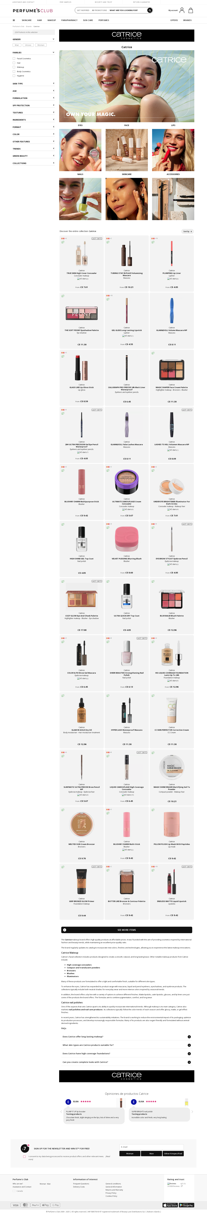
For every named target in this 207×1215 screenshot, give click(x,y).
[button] (61, 1111)
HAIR (39, 20)
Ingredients (19, 120)
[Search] (149, 10)
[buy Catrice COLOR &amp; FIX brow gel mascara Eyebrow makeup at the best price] (82, 656)
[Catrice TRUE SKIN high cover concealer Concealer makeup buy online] (82, 282)
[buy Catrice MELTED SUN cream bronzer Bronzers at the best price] (82, 827)
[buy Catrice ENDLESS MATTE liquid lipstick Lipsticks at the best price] (172, 884)
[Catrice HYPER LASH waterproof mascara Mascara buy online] (127, 738)
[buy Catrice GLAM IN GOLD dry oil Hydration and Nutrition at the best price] (82, 713)
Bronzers (71, 970)
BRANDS (187, 20)
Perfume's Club (18, 26)
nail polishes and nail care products (86, 1009)
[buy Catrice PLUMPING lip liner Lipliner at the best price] (172, 256)
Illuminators (73, 976)
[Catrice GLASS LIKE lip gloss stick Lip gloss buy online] (82, 396)
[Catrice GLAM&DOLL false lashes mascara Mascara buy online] (127, 453)
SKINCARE (27, 20)
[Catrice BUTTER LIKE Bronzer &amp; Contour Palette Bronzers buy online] (127, 910)
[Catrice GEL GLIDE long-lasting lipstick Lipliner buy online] (127, 339)
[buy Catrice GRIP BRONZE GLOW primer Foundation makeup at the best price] (82, 884)
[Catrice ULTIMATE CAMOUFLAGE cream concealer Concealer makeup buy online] (127, 510)
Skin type (18, 83)
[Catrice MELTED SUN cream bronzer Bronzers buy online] (82, 853)
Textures (18, 112)
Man (17, 45)
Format (17, 127)
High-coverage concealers (79, 965)
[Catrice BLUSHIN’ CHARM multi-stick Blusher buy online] (127, 853)
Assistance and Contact (23, 2)
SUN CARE (88, 20)
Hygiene (20, 75)
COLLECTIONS (19, 163)
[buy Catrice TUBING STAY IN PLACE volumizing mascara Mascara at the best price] (127, 256)
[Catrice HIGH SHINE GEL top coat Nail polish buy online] (82, 567)
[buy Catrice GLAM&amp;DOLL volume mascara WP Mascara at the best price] (172, 313)
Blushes (70, 973)
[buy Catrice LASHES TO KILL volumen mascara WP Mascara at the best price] (172, 427)
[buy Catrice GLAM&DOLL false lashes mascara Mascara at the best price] (127, 427)
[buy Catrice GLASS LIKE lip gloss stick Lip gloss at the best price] (82, 370)
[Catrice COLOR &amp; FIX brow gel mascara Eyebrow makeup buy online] (82, 681)
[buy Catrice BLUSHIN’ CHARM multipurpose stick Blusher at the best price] (82, 485)
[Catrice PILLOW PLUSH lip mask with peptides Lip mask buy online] (172, 853)
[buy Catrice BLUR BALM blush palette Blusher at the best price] (172, 599)
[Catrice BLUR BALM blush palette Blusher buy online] (172, 624)
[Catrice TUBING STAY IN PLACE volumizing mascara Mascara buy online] (127, 282)
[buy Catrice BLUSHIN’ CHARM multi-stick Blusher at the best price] (127, 827)
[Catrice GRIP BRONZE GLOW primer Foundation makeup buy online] (82, 910)
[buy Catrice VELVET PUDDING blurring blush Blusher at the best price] (127, 542)
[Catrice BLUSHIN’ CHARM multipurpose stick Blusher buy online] (82, 510)
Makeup (20, 67)
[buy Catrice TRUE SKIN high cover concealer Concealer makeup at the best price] (82, 256)
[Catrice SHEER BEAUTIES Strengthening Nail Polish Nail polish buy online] (127, 681)
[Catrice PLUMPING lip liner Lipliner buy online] (172, 282)
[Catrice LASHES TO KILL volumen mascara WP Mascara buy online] (172, 453)
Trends (17, 149)
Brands (29, 26)
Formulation (20, 98)
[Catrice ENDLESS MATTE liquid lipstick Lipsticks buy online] (172, 910)
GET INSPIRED (83, 10)
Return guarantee (141, 2)
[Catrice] (127, 35)
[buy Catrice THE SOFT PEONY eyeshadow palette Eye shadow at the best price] (82, 313)
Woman (40, 45)
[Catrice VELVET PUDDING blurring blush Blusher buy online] (127, 567)
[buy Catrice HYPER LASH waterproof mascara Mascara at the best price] (127, 713)
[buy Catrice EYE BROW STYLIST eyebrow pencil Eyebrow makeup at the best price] (172, 542)
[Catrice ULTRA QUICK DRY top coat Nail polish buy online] (127, 624)
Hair (19, 63)
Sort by (186, 231)
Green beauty (20, 156)
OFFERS (174, 20)
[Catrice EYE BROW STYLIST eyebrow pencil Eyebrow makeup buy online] (172, 567)
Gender (17, 39)
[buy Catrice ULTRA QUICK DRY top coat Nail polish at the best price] (127, 599)
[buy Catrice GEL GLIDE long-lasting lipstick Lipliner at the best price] (127, 313)
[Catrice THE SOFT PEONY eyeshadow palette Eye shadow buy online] (82, 339)
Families (17, 52)
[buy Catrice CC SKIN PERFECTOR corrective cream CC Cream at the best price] (172, 713)
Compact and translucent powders (83, 967)
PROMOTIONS (100, 10)
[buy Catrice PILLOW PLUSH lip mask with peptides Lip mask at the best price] (172, 827)
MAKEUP (52, 20)
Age (15, 91)
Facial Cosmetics (24, 58)
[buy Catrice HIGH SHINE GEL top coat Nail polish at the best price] (82, 542)
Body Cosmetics (24, 71)
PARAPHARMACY (69, 20)
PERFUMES (104, 20)
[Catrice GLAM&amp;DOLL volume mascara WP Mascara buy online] (172, 339)
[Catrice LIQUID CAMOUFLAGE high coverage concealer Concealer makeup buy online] (127, 795)
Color (16, 134)
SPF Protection (21, 105)
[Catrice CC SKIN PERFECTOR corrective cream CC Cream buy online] (172, 738)
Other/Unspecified (173, 1151)
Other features (21, 141)
